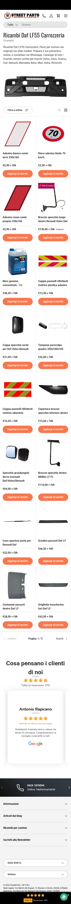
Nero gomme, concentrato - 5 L (13, 283)
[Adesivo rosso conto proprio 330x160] (18, 198)
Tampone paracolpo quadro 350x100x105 (50, 347)
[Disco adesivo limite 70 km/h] (53, 134)
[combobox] (35, 24)
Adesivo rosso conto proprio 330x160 (15, 219)
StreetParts (15, 885)
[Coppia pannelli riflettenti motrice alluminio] (18, 389)
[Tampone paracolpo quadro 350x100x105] (53, 326)
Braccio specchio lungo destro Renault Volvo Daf (53, 219)
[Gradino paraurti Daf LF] (53, 521)
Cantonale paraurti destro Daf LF (14, 606)
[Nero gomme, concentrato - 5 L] (18, 262)
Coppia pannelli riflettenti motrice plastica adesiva (53, 283)
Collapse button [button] (68, 895)
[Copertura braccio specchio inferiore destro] (53, 389)
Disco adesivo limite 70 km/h (51, 155)
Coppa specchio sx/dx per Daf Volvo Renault (16, 347)
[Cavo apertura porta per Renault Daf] (18, 521)
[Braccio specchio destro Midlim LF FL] (53, 453)
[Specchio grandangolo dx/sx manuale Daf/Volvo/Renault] (18, 453)
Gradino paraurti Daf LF (52, 540)
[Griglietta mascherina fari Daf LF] (53, 585)
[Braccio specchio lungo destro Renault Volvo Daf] (53, 198)
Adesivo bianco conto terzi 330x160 (15, 155)
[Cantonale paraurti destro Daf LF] (18, 585)
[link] (14, 639)
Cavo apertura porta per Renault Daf (17, 542)
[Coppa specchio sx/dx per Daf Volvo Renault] (18, 326)
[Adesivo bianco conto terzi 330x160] (18, 134)
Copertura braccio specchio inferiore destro (53, 410)
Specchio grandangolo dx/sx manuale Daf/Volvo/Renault (16, 476)
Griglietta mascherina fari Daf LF (51, 606)
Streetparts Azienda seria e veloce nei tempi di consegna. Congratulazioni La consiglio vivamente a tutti (35, 733)
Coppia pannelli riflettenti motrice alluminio (18, 410)
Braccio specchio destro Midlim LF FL (52, 474)
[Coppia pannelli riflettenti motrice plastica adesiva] (53, 262)
